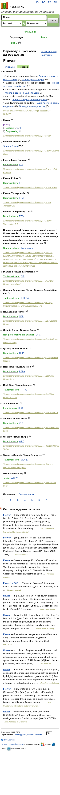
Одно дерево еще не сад (32, 106)
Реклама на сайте (34, 735)
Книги (43, 37)
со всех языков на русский (48, 53)
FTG (21, 198)
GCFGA (25, 298)
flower (48, 136)
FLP (21, 164)
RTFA (22, 371)
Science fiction (10, 146)
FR (55, 2)
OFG (38, 334)
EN (37, 2)
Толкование (9, 67)
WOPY (14, 478)
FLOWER (7, 114)
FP (20, 183)
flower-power (27, 248)
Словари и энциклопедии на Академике (27, 11)
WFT (21, 441)
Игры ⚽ (16, 42)
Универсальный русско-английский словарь (23, 136)
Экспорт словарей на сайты (12, 744)
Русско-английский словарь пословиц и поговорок (26, 111)
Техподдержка (20, 735)
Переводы (16, 37)
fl (20, 128)
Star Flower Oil (51, 413)
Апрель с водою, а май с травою (22, 93)
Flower (7, 515)
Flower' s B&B (10, 583)
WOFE (24, 459)
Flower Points (51, 187)
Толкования (30, 31)
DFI (22, 276)
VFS (21, 423)
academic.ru (12, 5)
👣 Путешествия (8, 740)
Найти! (52, 20)
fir (17, 128)
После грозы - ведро (33, 79)
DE (43, 2)
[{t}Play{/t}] (15, 71)
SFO (20, 408)
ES (49, 2)
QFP (21, 353)
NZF (21, 316)
